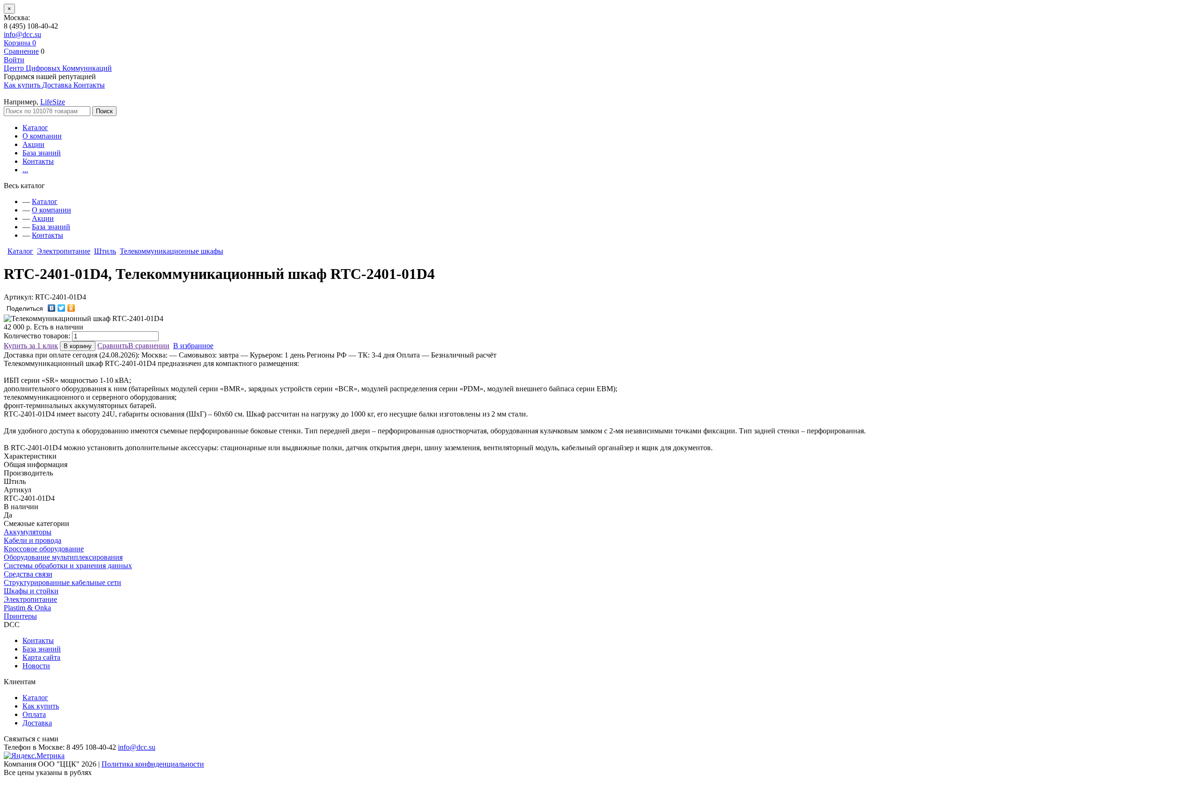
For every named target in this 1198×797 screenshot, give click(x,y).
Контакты (38, 161)
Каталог (35, 128)
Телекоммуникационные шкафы (171, 251)
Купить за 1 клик (31, 346)
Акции (33, 144)
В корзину (78, 346)
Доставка (37, 723)
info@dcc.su (22, 34)
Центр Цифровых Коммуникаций (58, 68)
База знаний (41, 153)
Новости (36, 666)
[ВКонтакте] (52, 308)
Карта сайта (41, 657)
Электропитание (63, 251)
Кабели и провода (32, 540)
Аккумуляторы (27, 532)
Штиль (105, 251)
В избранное (193, 346)
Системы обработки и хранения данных (68, 566)
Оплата (34, 714)
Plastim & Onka (27, 608)
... (25, 170)
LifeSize (52, 102)
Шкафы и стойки (31, 591)
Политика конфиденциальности (153, 764)
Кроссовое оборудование (44, 549)
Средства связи (28, 574)
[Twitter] (61, 308)
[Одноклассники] (71, 308)
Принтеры (20, 616)
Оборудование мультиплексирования (63, 557)
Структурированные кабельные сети (62, 582)
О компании (42, 136)
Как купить (40, 706)
